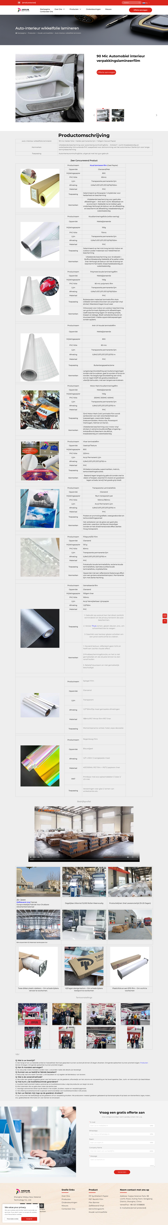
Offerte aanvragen (140, 10)
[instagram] (41, 1205)
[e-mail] (165, 616)
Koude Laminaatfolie (45, 33)
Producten (74, 9)
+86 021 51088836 (137, 1205)
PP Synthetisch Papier (98, 1196)
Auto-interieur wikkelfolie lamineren (68, 33)
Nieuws (108, 9)
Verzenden (122, 1172)
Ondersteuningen (93, 9)
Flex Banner (94, 1202)
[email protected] (29, 3)
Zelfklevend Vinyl (96, 1206)
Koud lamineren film (98, 165)
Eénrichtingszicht (96, 1209)
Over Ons (58, 9)
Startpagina (45, 9)
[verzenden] (139, 2)
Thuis (94, 626)
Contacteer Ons (46, 12)
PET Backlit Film (96, 1199)
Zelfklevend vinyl (24, 902)
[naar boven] (165, 621)
